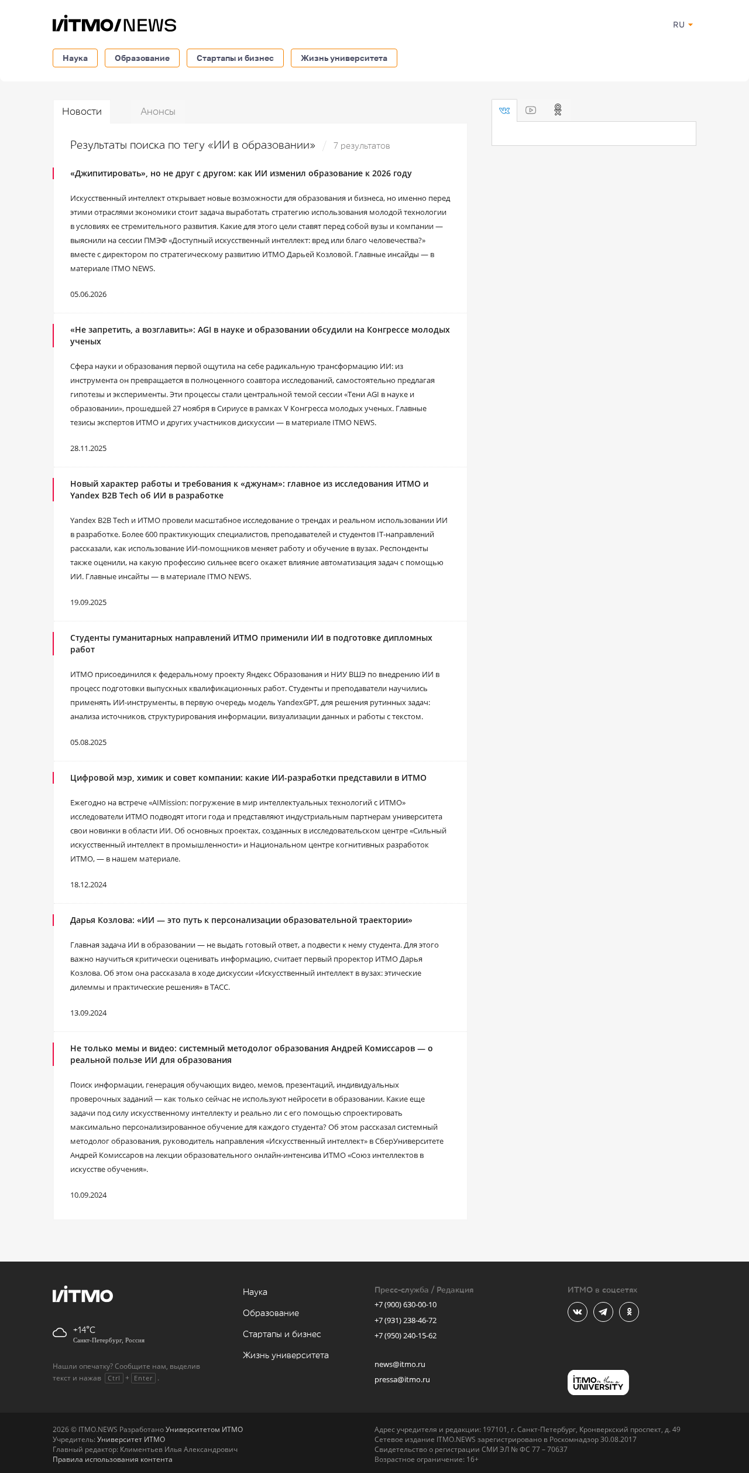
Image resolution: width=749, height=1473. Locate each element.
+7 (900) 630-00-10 (405, 1304)
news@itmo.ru (399, 1364)
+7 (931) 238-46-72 (405, 1320)
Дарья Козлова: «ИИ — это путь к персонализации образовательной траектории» (241, 919)
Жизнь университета (344, 58)
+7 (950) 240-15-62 (405, 1335)
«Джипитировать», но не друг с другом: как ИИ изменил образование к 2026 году (241, 173)
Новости (82, 111)
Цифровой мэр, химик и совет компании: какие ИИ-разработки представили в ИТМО (248, 777)
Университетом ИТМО (204, 1429)
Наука (75, 58)
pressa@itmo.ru (402, 1379)
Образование (142, 58)
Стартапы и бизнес (235, 58)
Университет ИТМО (131, 1439)
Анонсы (158, 111)
